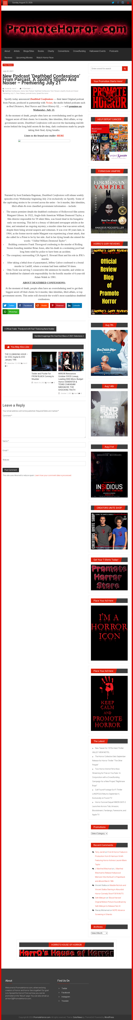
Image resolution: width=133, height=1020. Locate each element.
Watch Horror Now (45, 57)
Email (5, 450)
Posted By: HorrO (10, 88)
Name (6, 441)
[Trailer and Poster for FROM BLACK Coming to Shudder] (44, 361)
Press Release (8, 65)
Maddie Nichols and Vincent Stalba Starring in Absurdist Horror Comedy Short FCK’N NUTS (110, 889)
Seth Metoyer (100, 898)
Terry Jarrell (100, 852)
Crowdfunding (79, 51)
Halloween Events (97, 51)
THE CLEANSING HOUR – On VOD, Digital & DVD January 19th (16, 357)
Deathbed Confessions (12, 91)
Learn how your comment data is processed (53, 475)
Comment (7, 416)
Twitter (64, 988)
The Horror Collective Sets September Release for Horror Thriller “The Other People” (109, 760)
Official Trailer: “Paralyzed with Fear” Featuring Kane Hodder (30, 329)
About (7, 51)
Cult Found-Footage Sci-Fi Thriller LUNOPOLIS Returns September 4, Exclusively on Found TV (107, 794)
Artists (17, 51)
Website (6, 460)
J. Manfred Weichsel (103, 869)
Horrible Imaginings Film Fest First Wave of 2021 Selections (58, 336)
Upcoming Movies (24, 57)
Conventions (63, 51)
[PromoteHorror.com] (66, 29)
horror (23, 91)
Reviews (8, 57)
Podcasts (113, 51)
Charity (51, 51)
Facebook (66, 993)
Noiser (49, 102)
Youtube (65, 1001)
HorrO (25, 363)
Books (41, 51)
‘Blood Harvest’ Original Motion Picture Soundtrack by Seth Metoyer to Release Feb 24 (110, 902)
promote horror (31, 93)
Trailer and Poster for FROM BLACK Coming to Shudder (43, 376)
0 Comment (26, 88)
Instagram (66, 997)
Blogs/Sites (29, 51)
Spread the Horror (42, 93)
